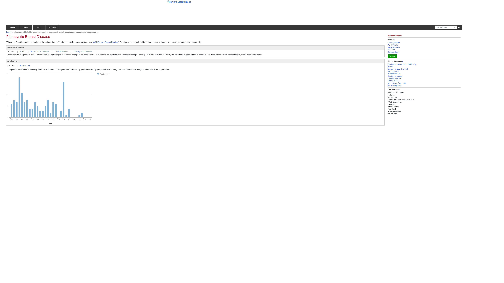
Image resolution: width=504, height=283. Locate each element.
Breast (390, 67)
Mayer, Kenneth (394, 47)
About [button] (25, 27)
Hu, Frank (391, 50)
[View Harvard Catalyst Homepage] (179, 1)
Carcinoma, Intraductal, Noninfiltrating (402, 64)
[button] (459, 28)
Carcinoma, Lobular (395, 76)
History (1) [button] (52, 27)
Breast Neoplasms (395, 85)
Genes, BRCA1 (393, 81)
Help (39, 27)
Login (8, 32)
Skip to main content (11, 3)
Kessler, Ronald (394, 43)
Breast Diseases (394, 74)
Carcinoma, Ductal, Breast (398, 69)
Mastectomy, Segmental (397, 83)
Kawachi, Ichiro (393, 52)
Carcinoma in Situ (394, 78)
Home (12, 27)
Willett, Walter (393, 45)
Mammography (393, 71)
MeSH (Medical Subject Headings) (106, 42)
